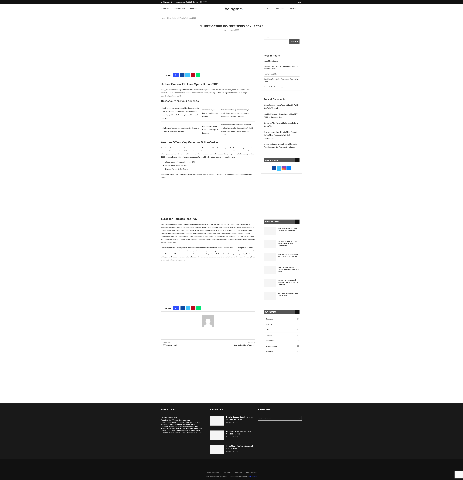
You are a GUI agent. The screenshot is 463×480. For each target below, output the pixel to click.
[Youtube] (291, 2)
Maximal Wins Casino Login (274, 87)
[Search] (301, 9)
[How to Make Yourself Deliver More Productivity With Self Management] (270, 270)
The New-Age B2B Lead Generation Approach (287, 229)
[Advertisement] (208, 51)
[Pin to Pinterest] (193, 75)
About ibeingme (213, 472)
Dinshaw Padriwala (271, 132)
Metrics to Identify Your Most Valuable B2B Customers (287, 243)
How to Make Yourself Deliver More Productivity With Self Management (280, 135)
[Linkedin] (288, 2)
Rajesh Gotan (269, 105)
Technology (179, 9)
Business (165, 9)
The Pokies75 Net (270, 74)
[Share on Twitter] (187, 75)
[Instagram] (283, 2)
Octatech (253, 476)
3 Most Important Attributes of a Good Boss (239, 447)
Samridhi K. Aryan (270, 114)
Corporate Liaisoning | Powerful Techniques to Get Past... (288, 282)
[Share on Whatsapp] (198, 75)
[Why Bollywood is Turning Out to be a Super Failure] (270, 296)
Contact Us (227, 472)
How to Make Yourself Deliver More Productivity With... (288, 269)
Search (266, 38)
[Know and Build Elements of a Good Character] (217, 435)
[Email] (294, 2)
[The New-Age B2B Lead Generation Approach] (270, 231)
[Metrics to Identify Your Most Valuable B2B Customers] (270, 244)
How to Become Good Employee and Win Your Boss (239, 418)
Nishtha (266, 123)
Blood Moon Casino (271, 61)
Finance (193, 9)
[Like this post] (177, 75)
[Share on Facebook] (182, 75)
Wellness (280, 9)
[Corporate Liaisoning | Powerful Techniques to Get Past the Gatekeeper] (270, 283)
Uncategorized (283, 346)
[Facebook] (277, 2)
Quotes (292, 9)
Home (205, 2)
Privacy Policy (251, 472)
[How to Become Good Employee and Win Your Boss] (217, 421)
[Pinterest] (285, 2)
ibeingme (238, 472)
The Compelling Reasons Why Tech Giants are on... (288, 255)
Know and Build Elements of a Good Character (238, 433)
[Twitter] (280, 2)
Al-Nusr (266, 144)
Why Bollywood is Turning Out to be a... (288, 294)
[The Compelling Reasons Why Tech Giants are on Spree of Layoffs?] (270, 257)
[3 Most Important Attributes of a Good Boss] (217, 449)
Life (268, 9)
